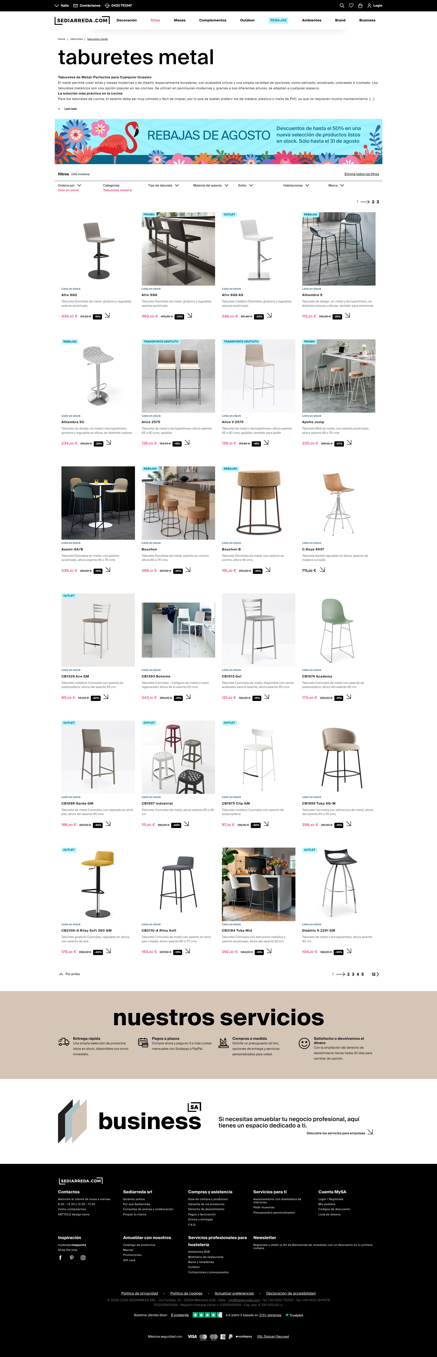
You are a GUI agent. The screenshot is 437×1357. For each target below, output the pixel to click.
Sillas (155, 20)
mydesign (72, 1244)
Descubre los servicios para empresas (336, 1133)
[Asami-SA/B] (98, 520)
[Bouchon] (178, 520)
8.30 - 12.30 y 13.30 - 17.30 (76, 1204)
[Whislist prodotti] (351, 6)
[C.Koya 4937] (339, 520)
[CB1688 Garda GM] (98, 775)
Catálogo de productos (139, 1244)
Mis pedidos (326, 1204)
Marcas (128, 1250)
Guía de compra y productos (208, 1199)
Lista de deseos (329, 1214)
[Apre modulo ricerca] (342, 6)
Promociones (132, 1255)
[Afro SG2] (98, 266)
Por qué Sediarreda (136, 1204)
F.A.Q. (192, 1224)
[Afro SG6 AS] (258, 266)
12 (374, 974)
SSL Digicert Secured (273, 1336)
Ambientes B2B (199, 1252)
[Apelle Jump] (339, 393)
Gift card (129, 1260)
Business (367, 20)
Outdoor (247, 20)
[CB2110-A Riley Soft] (178, 902)
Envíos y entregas (200, 1219)
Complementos (212, 20)
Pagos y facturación (202, 1214)
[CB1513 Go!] (258, 647)
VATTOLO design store (73, 1214)
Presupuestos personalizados (274, 1212)
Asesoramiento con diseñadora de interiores (277, 1201)
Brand (340, 20)
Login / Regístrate (330, 1199)
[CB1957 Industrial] (178, 775)
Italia (65, 5)
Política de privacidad (139, 1293)
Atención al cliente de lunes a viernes (84, 1199)
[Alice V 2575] (258, 393)
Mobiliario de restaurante (206, 1257)
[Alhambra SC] (98, 393)
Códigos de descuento (334, 1209)
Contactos (69, 1192)
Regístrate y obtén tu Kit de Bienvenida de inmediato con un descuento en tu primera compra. (313, 1246)
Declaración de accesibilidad (291, 1293)
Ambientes (311, 20)
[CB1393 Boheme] (178, 647)
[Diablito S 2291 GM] (339, 902)
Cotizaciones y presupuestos (208, 1272)
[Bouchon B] (258, 520)
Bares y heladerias (201, 1262)
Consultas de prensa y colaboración (148, 1209)
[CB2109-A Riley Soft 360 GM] (98, 902)
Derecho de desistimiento (206, 1209)
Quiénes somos (134, 1199)
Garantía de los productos (206, 1204)
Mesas (179, 20)
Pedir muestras (263, 1207)
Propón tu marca (134, 1214)
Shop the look (67, 1250)
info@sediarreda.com (244, 1300)
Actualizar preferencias (234, 1293)
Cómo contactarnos (72, 1209)
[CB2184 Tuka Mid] (258, 902)
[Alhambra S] (339, 266)
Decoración (127, 20)
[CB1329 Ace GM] (98, 647)
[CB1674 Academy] (339, 647)
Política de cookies (186, 1293)
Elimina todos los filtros (362, 174)
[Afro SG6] (178, 266)
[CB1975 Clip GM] (258, 775)
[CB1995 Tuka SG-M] (339, 775)
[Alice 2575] (178, 393)
